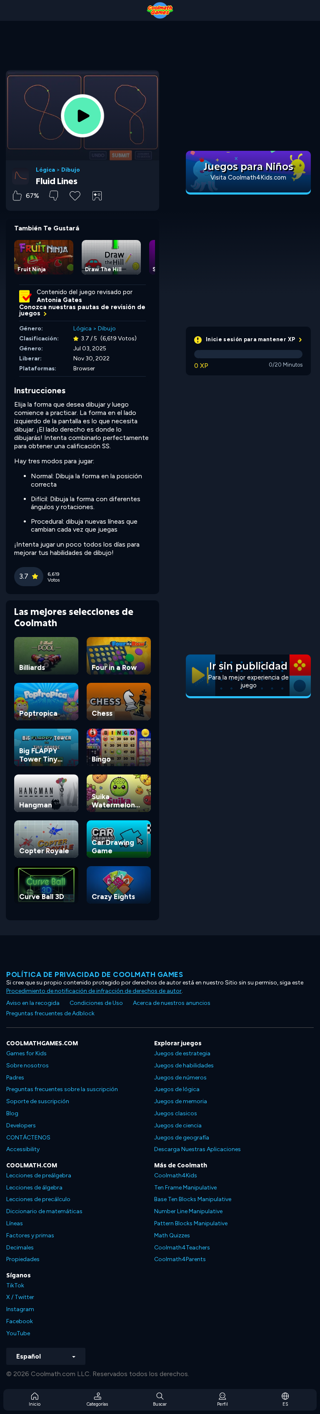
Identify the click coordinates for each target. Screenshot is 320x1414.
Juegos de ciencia (178, 1125)
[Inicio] (160, 10)
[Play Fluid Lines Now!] (82, 115)
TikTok (15, 1285)
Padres (15, 1077)
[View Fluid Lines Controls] (97, 196)
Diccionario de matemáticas (44, 1211)
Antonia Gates (59, 300)
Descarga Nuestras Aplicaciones (197, 1149)
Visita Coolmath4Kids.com (248, 177)
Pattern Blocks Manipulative (191, 1223)
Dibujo (70, 170)
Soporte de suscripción (37, 1101)
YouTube (18, 1333)
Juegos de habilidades (184, 1065)
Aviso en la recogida (33, 1003)
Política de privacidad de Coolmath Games (94, 974)
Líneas (14, 1223)
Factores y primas (30, 1235)
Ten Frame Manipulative (185, 1187)
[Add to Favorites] (75, 195)
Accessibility (23, 1149)
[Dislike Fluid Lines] (53, 195)
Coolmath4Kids (175, 1175)
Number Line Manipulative (188, 1211)
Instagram (20, 1309)
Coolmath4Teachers (182, 1247)
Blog (12, 1113)
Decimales (20, 1247)
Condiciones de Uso (96, 1003)
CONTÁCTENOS (28, 1137)
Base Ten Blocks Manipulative (192, 1199)
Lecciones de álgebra (34, 1187)
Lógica (45, 170)
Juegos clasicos (175, 1113)
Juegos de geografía (181, 1137)
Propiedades (23, 1259)
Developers (21, 1125)
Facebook (19, 1321)
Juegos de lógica (177, 1089)
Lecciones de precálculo (38, 1199)
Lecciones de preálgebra (38, 1175)
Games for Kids (26, 1053)
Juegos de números (180, 1077)
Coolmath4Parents (180, 1259)
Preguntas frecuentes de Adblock (50, 1013)
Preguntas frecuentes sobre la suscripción (62, 1089)
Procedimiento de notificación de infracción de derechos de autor (94, 990)
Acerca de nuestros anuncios (171, 1003)
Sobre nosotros (27, 1065)
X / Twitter (20, 1297)
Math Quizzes (172, 1235)
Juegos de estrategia (182, 1053)
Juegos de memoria (180, 1101)
